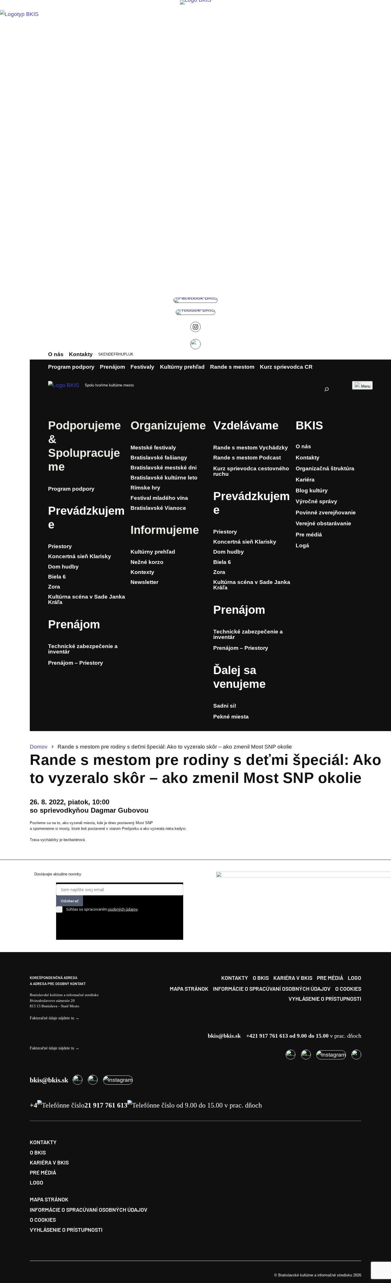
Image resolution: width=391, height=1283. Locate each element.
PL (126, 354)
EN (105, 354)
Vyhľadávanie (333, 379)
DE (111, 354)
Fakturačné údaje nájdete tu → (54, 1018)
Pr (54, 510)
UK (130, 354)
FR (116, 354)
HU (121, 354)
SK (100, 354)
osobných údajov (123, 909)
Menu (365, 386)
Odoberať (69, 900)
